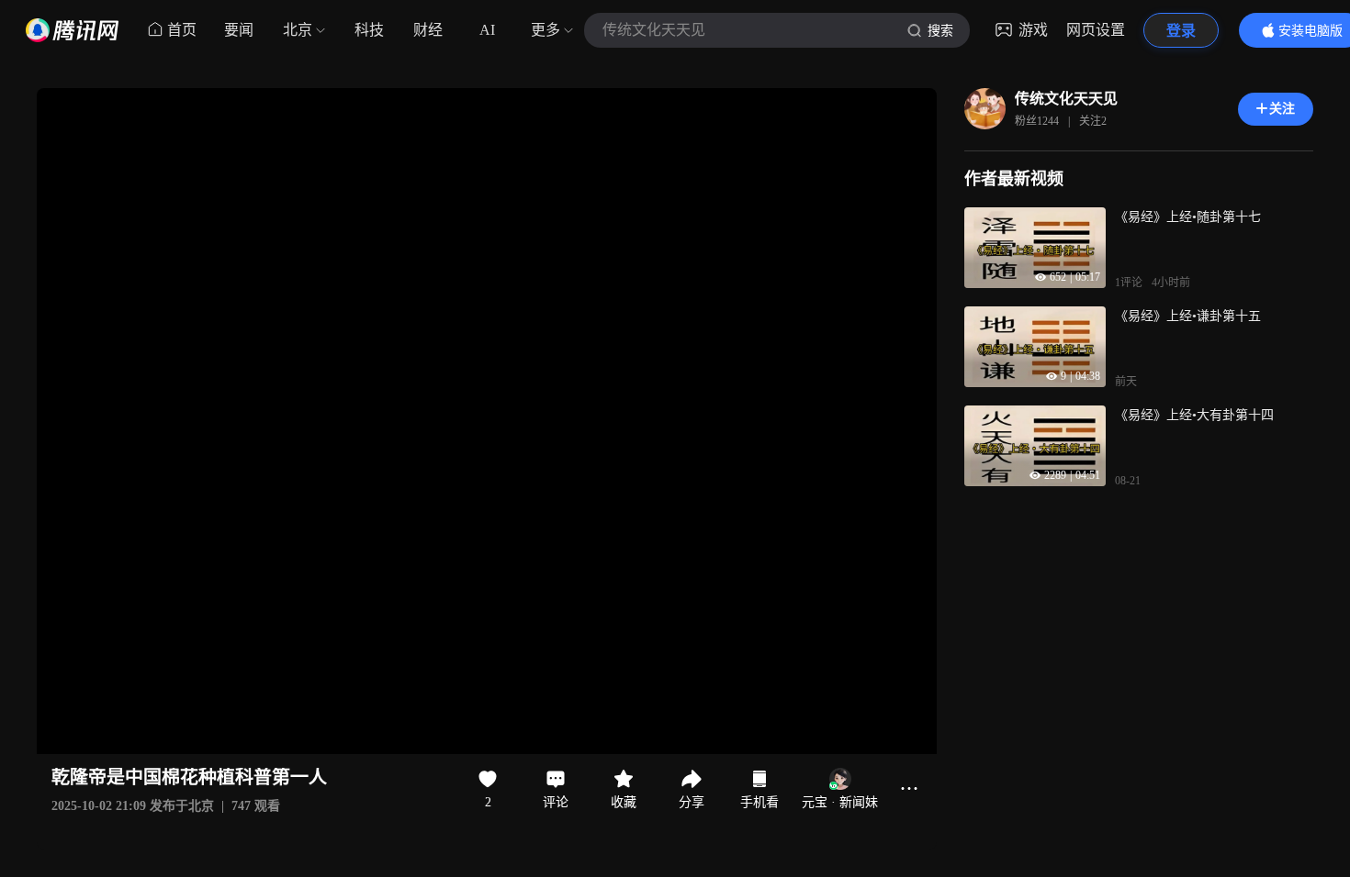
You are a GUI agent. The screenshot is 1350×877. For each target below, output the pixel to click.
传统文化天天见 (1066, 98)
